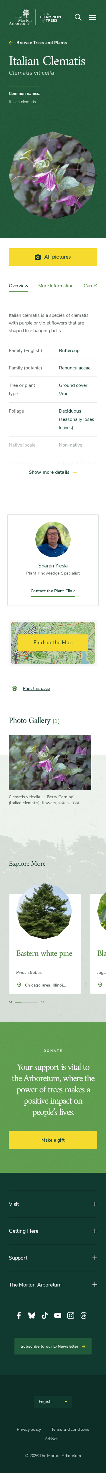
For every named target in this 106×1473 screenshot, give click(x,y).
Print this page (36, 688)
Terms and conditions (70, 1429)
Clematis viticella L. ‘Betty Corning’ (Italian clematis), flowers (41, 800)
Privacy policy (29, 1429)
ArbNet (51, 1438)
